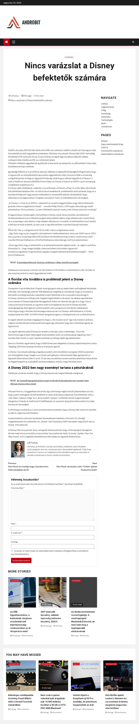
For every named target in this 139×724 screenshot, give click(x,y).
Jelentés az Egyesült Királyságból (62, 171)
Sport (103, 123)
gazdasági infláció (16, 171)
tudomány (105, 116)
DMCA (104, 147)
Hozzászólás (17, 488)
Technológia (107, 120)
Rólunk (104, 141)
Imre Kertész (28, 636)
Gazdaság (69, 57)
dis (77, 153)
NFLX (27, 150)
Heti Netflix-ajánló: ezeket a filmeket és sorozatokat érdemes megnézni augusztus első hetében (116, 701)
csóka (11, 160)
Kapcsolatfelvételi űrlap (112, 144)
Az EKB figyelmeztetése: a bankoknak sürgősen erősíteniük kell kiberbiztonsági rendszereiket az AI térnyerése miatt (21, 622)
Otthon (104, 103)
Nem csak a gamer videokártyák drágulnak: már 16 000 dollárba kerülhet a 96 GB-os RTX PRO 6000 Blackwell (53, 701)
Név (13, 523)
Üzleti (76, 664)
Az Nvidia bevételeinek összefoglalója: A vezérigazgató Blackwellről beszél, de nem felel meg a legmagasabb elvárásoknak (83, 622)
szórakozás (106, 126)
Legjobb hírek (107, 107)
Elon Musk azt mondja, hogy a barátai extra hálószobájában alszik (28, 466)
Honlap (14, 541)
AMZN (35, 181)
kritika (27, 288)
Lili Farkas (15, 96)
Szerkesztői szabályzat (112, 150)
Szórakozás (14, 664)
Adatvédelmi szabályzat (112, 154)
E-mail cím (16, 532)
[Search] (133, 41)
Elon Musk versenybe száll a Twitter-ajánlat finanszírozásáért (76, 466)
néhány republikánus (83, 298)
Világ (103, 110)
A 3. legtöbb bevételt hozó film (36, 436)
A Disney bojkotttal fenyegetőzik (35, 301)
